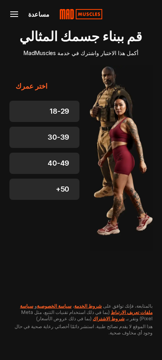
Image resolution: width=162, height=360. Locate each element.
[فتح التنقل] (14, 14)
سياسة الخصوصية (54, 306)
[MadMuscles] (81, 14)
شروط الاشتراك (109, 318)
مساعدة (39, 14)
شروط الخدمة (88, 306)
